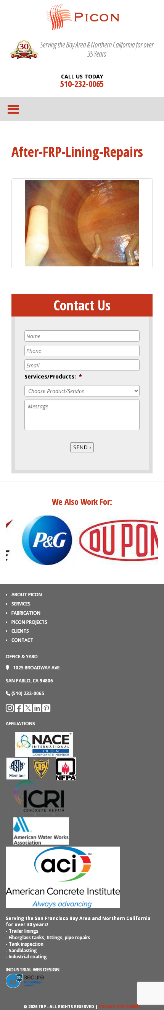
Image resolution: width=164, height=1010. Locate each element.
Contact (22, 640)
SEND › (82, 447)
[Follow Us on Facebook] (19, 710)
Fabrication (25, 613)
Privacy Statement (120, 1006)
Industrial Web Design (32, 969)
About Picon (26, 594)
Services (21, 603)
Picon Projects (29, 622)
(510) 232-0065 (27, 693)
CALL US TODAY (82, 76)
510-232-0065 (82, 83)
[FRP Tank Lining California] (82, 16)
